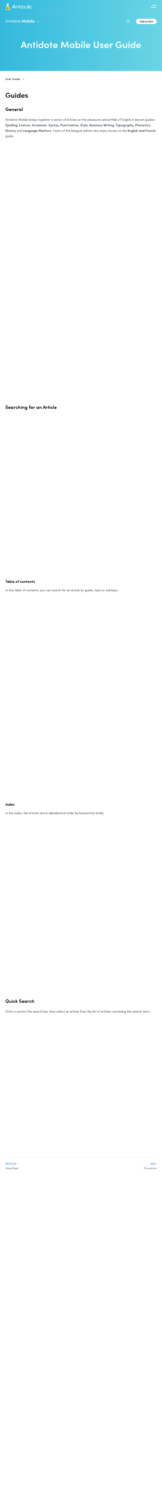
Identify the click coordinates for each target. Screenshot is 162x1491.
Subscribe (146, 21)
